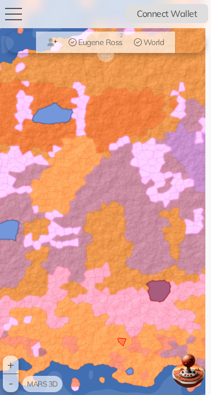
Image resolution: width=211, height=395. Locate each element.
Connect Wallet (167, 13)
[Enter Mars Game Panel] (188, 371)
